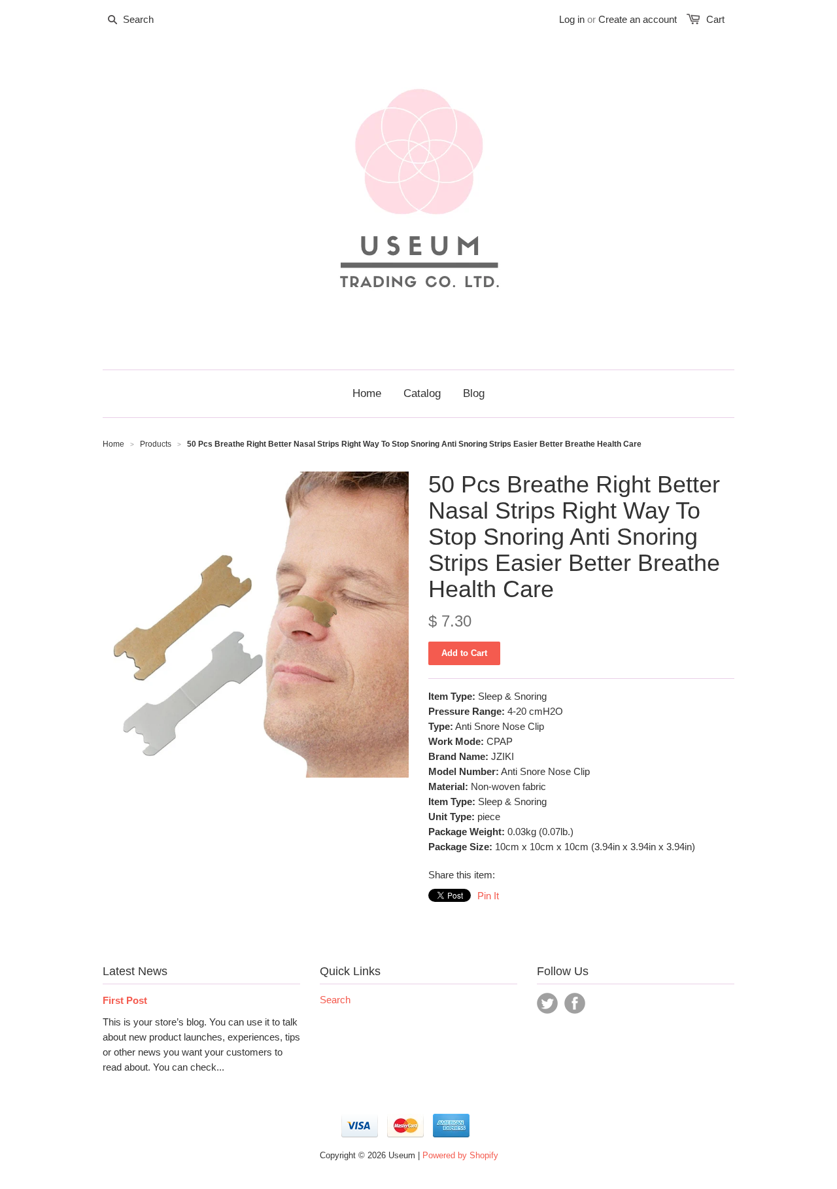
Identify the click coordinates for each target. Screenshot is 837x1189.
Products (155, 444)
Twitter (547, 1003)
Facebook (574, 1003)
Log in (572, 19)
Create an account (637, 19)
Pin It (488, 895)
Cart (715, 19)
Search (335, 999)
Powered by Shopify (460, 1155)
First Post (125, 1000)
